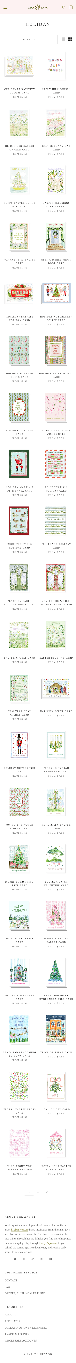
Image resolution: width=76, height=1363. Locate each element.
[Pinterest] (42, 1258)
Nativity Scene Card (56, 711)
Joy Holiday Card (56, 1109)
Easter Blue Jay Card (56, 658)
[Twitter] (15, 1258)
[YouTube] (50, 1258)
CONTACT (11, 1280)
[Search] (64, 7)
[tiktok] (33, 1258)
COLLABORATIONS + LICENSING (26, 1327)
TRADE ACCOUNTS (17, 1334)
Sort (27, 39)
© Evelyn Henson (38, 1354)
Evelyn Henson (19, 1229)
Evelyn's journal (48, 1243)
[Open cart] (70, 7)
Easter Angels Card (19, 658)
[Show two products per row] (70, 39)
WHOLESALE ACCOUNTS (21, 1340)
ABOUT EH (12, 1314)
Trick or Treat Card (56, 1052)
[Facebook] (6, 1258)
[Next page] (46, 1191)
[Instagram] (24, 1258)
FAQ (7, 1287)
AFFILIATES (12, 1321)
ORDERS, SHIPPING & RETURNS (25, 1293)
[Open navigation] (5, 7)
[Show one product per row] (63, 39)
